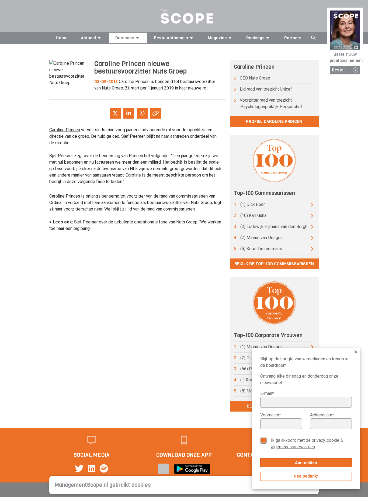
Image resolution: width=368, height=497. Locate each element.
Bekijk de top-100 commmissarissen (274, 264)
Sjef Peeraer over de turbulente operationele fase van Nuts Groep (135, 222)
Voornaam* (270, 414)
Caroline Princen (64, 129)
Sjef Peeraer (133, 136)
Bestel (338, 70)
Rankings (255, 38)
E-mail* (267, 393)
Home (62, 38)
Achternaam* (322, 414)
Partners (292, 38)
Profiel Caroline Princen (274, 121)
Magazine (217, 38)
